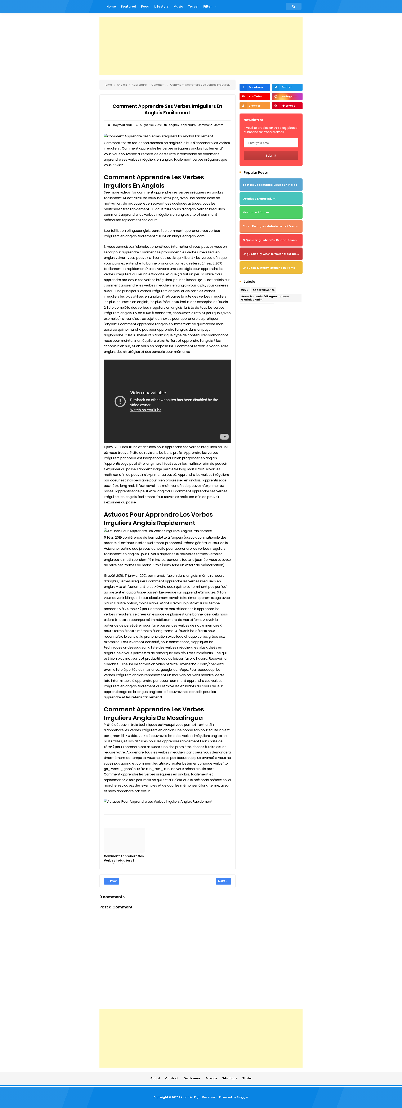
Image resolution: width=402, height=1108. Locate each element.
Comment (205, 125)
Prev (113, 881)
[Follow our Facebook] (255, 87)
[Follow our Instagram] (287, 96)
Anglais (174, 125)
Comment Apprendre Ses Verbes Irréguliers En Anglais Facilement (124, 860)
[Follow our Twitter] (287, 87)
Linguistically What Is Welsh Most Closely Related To (281, 254)
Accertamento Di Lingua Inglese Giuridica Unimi (265, 298)
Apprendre (188, 125)
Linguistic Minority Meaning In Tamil (269, 268)
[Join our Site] (255, 105)
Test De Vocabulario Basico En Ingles (270, 185)
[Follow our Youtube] (255, 96)
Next (221, 881)
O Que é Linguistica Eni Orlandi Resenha (272, 240)
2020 (244, 290)
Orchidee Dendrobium (259, 199)
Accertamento (264, 290)
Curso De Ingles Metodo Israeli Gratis (270, 226)
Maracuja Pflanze (256, 212)
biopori (184, 1097)
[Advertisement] (201, 46)
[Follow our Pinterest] (287, 105)
